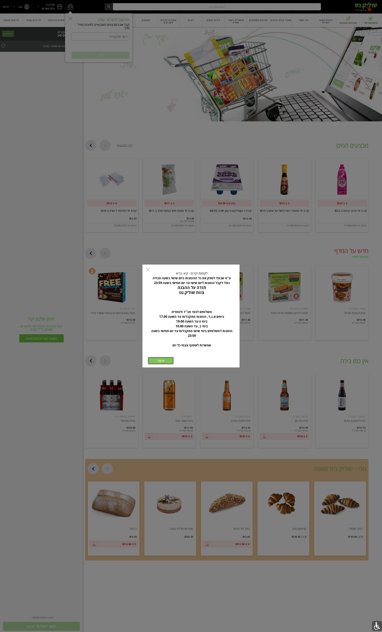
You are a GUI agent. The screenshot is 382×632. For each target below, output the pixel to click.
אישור (160, 361)
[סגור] (148, 270)
